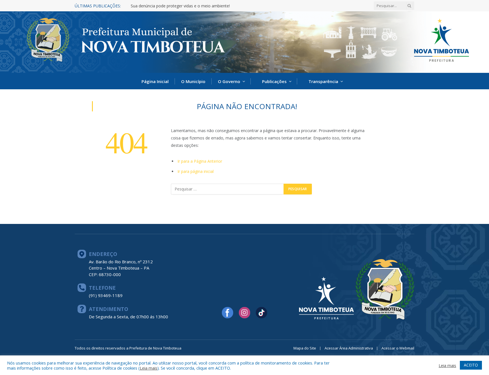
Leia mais (148, 367)
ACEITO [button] (471, 365)
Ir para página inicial (195, 171)
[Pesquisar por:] (227, 189)
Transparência (323, 81)
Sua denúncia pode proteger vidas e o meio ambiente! (180, 6)
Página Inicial (155, 81)
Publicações (274, 81)
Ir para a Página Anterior (199, 161)
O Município (193, 81)
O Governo (229, 81)
